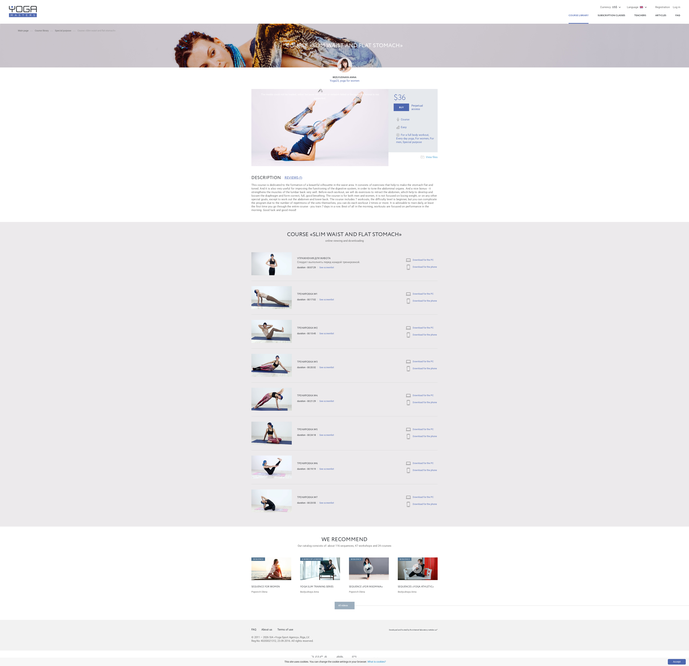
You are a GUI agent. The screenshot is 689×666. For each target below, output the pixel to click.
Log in (676, 7)
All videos (343, 605)
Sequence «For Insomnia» (366, 587)
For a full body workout (414, 135)
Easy (404, 127)
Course (405, 119)
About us (266, 629)
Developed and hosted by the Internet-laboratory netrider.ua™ (413, 630)
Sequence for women (265, 587)
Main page (23, 30)
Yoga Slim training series (317, 587)
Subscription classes (611, 15)
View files (431, 157)
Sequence (258, 559)
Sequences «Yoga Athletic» (416, 587)
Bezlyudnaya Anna (344, 77)
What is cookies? (376, 661)
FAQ (677, 15)
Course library (579, 15)
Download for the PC (422, 260)
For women (422, 138)
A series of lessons (311, 559)
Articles (660, 15)
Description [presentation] (266, 178)
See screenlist (326, 267)
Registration (662, 7)
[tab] (266, 178)
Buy (401, 107)
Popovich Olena (259, 591)
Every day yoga (405, 138)
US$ (608, 7)
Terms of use (285, 629)
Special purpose (63, 30)
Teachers (640, 15)
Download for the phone (424, 267)
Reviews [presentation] (293, 177)
